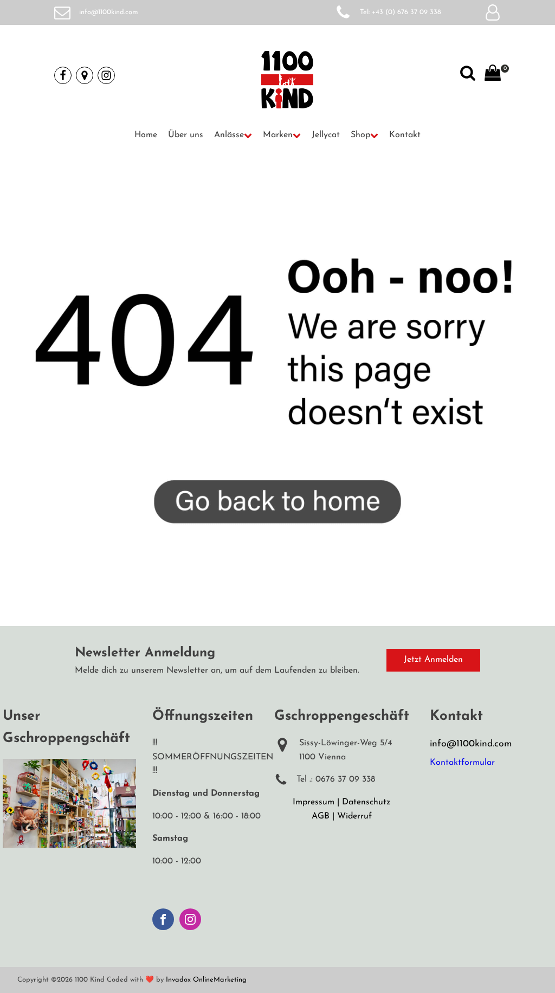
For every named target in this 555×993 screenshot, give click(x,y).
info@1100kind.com (108, 12)
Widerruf (354, 816)
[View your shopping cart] (493, 75)
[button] (233, 135)
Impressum (313, 802)
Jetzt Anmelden (433, 659)
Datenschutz (366, 802)
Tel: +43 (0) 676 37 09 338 (400, 12)
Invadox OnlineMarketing (206, 979)
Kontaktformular (462, 762)
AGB (321, 816)
